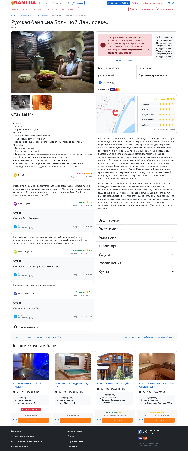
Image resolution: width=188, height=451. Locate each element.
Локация (79, 3)
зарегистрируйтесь (131, 49)
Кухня (104, 271)
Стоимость (51, 9)
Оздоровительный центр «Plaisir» (29, 385)
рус (172, 3)
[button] (118, 3)
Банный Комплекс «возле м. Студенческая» (156, 385)
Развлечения (110, 262)
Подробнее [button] (33, 420)
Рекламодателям (19, 446)
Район (15, 9)
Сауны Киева (73, 446)
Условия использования (23, 436)
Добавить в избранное (125, 60)
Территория (109, 245)
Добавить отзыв (29, 327)
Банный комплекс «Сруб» (113, 383)
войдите (112, 52)
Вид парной (109, 220)
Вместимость (69, 9)
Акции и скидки (75, 431)
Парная (37, 9)
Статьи (70, 436)
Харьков (45, 15)
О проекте (16, 431)
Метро (26, 9)
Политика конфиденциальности (27, 441)
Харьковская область (30, 15)
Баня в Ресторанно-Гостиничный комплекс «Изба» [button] (38, 337)
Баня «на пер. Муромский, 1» (71, 385)
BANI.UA (14, 15)
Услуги (104, 254)
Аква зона (107, 237)
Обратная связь (75, 441)
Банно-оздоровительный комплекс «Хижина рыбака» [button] (148, 337)
